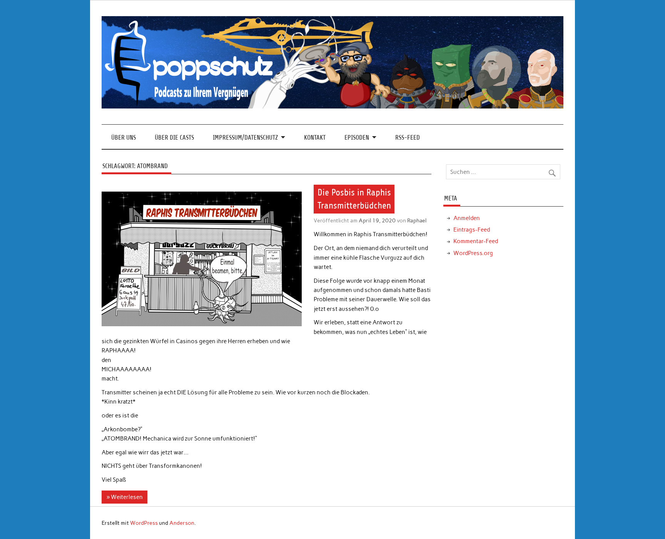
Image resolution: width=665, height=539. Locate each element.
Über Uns (123, 137)
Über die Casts (174, 137)
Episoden (356, 137)
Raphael (416, 220)
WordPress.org (473, 253)
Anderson (181, 523)
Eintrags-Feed (471, 229)
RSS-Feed (407, 137)
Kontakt (315, 137)
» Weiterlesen (125, 497)
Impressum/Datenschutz (245, 137)
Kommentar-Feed (475, 241)
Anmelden (466, 218)
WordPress (144, 523)
